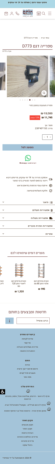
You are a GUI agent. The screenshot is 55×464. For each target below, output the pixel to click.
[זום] (44, 93)
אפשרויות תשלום (41, 210)
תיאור (46, 202)
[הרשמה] (9, 321)
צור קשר (27, 342)
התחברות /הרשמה (27, 351)
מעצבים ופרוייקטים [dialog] (27, 373)
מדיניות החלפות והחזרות (27, 436)
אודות (27, 364)
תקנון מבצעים (27, 424)
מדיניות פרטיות (27, 441)
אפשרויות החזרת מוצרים (40, 226)
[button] (27, 147)
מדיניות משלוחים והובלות (27, 347)
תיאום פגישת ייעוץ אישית (27, 368)
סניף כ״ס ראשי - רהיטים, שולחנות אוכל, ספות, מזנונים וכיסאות (27, 398)
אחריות (49, 234)
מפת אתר (27, 377)
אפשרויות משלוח (40, 218)
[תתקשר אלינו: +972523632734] (18, 13)
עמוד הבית (45, 38)
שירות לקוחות (27, 338)
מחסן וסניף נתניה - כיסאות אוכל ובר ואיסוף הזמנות (25, 410)
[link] (38, 13)
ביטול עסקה (27, 445)
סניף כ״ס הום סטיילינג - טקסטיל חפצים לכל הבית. (25, 405)
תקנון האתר (27, 428)
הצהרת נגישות (27, 432)
